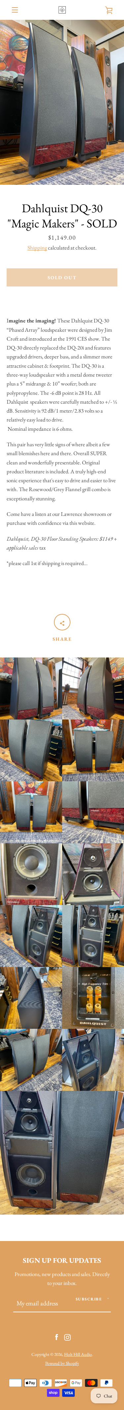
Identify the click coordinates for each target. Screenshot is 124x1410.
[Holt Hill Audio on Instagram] (67, 1336)
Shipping (37, 247)
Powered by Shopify (62, 1363)
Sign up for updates (62, 1260)
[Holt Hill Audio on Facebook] (56, 1336)
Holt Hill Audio (78, 1354)
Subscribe (89, 1299)
